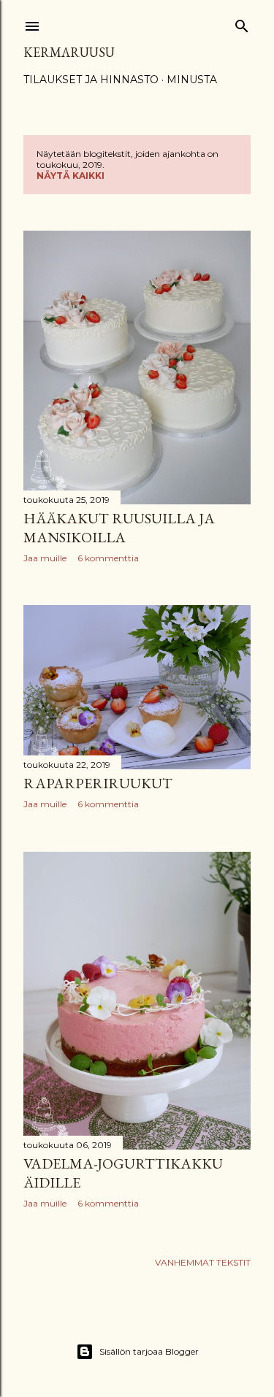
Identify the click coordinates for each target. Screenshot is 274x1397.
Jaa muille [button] (44, 558)
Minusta (192, 79)
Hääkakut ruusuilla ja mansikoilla (119, 528)
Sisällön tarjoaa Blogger (149, 1351)
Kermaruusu (69, 52)
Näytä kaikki (70, 175)
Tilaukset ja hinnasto (91, 79)
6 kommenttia (108, 558)
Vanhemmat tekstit (203, 1262)
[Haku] (242, 23)
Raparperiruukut (97, 783)
